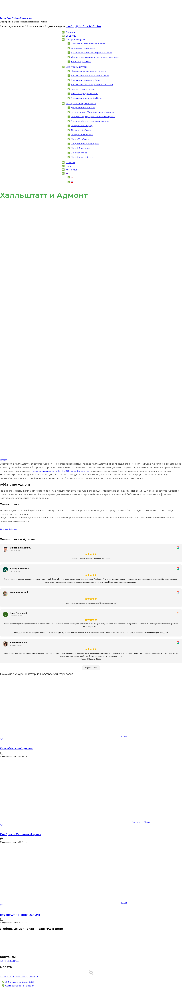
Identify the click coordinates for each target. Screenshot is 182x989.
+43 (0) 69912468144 (9, 961)
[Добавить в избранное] (1, 739)
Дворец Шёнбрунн (81, 130)
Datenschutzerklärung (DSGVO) (19, 976)
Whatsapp (4, 529)
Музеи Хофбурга (80, 139)
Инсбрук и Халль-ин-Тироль (20, 834)
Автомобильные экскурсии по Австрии (92, 84)
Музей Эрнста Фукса (82, 157)
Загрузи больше (91, 667)
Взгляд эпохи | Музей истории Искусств (92, 112)
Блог (68, 166)
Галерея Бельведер (81, 125)
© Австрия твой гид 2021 (19, 982)
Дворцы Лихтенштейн (83, 107)
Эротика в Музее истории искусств (90, 121)
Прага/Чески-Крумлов (16, 748)
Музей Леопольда (80, 148)
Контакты (71, 169)
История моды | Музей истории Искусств (93, 116)
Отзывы (70, 162)
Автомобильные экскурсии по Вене (90, 75)
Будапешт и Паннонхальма (20, 914)
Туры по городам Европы (84, 93)
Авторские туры (75, 39)
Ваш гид (71, 35)
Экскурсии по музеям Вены (85, 80)
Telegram (13, 529)
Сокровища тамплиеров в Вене (88, 43)
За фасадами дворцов (83, 48)
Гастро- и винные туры (83, 89)
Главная (70, 32)
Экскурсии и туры (76, 67)
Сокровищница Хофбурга (85, 143)
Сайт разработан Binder (19, 985)
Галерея (3, 460)
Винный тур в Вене (81, 61)
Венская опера (79, 152)
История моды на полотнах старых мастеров (95, 57)
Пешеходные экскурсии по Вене (88, 71)
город (61, 471)
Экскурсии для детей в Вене (86, 98)
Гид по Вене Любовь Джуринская (16, 18)
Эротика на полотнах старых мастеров (91, 52)
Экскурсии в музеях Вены (81, 103)
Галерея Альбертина (82, 134)
